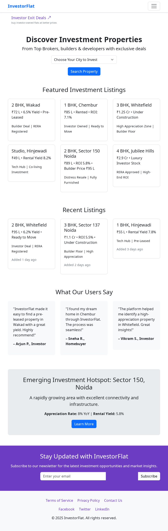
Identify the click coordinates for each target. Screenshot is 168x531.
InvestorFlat (21, 6)
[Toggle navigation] (154, 6)
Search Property (84, 71)
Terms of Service (59, 500)
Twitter (85, 509)
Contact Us (113, 500)
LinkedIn (102, 509)
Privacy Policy (88, 500)
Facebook (67, 509)
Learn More (84, 424)
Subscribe (149, 476)
